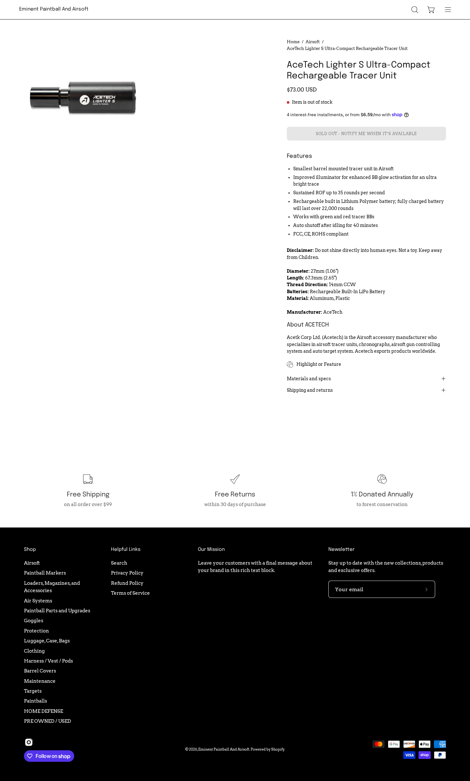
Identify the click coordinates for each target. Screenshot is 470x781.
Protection (36, 631)
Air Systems (38, 600)
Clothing (34, 651)
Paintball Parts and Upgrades (57, 611)
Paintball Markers (45, 573)
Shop (30, 549)
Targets (33, 691)
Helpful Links (125, 549)
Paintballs (35, 701)
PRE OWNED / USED (47, 721)
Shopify (277, 749)
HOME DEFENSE (43, 711)
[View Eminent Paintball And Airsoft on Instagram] (29, 742)
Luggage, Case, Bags (47, 641)
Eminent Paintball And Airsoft (54, 9)
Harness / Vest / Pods (48, 661)
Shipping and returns (310, 390)
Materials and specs (309, 378)
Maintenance (40, 681)
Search (119, 563)
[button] (414, 9)
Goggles (33, 620)
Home (293, 41)
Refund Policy (127, 583)
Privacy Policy (127, 573)
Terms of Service (130, 593)
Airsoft (313, 41)
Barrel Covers (40, 671)
